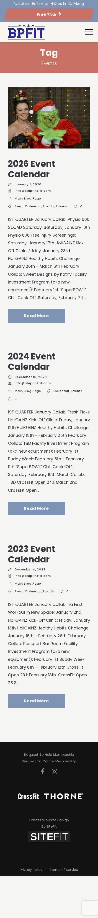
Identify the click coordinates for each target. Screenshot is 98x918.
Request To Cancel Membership (49, 761)
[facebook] (42, 772)
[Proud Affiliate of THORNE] (63, 796)
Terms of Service (64, 869)
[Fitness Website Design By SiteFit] (49, 836)
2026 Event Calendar (31, 169)
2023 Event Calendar (31, 554)
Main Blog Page (28, 198)
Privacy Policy (31, 869)
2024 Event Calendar (31, 361)
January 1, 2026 (28, 184)
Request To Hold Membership (49, 754)
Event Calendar (28, 206)
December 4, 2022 (30, 569)
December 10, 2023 (31, 377)
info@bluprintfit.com (33, 191)
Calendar (61, 391)
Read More (36, 316)
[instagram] (54, 772)
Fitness (62, 206)
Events (48, 206)
